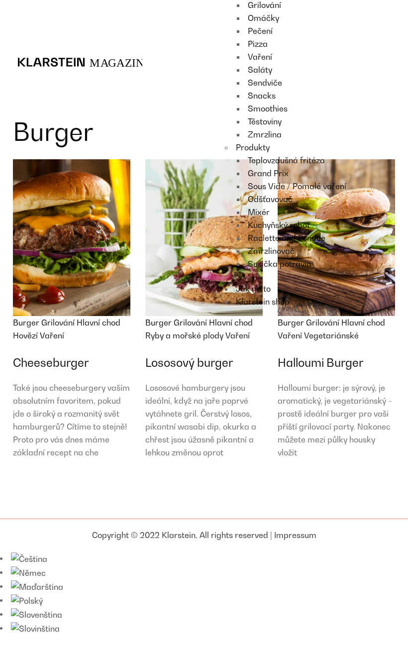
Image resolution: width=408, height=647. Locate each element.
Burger (27, 322)
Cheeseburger (51, 362)
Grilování (59, 322)
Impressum (295, 535)
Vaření (52, 335)
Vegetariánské (331, 335)
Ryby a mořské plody (185, 335)
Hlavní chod (98, 322)
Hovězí (26, 335)
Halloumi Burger (320, 362)
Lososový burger (189, 362)
